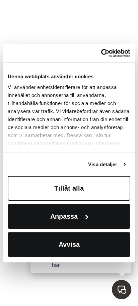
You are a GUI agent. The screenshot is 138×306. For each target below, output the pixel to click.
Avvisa (69, 244)
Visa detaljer (102, 164)
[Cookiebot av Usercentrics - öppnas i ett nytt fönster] (101, 53)
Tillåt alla (69, 188)
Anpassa (64, 216)
